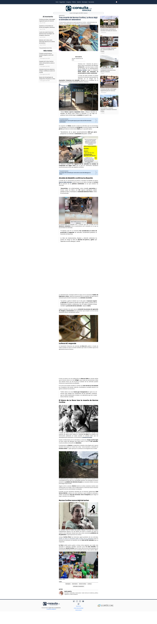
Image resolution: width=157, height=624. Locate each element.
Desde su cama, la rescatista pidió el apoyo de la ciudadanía (76, 538)
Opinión (79, 2)
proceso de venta (87, 437)
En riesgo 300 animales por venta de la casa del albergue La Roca (75, 173)
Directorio (78, 606)
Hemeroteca (78, 610)
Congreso (68, 2)
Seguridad (62, 2)
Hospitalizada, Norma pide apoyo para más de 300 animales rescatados (75, 121)
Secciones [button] (91, 2)
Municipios (85, 2)
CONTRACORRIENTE (54, 608)
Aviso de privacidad (78, 608)
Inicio (57, 2)
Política (74, 2)
